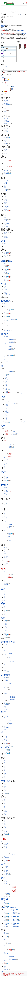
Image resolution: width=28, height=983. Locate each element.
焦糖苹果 (9, 160)
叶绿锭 (5, 830)
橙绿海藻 (5, 624)
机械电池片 (12, 696)
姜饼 (4, 273)
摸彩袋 (4, 899)
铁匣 (4, 910)
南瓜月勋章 (6, 870)
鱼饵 (4, 935)
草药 (3, 603)
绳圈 (4, 952)
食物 (3, 261)
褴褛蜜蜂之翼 (6, 727)
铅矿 (4, 765)
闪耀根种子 (6, 487)
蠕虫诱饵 (5, 846)
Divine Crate (15, 919)
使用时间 (3, 24)
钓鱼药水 (5, 243)
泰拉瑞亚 (22, 30)
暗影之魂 (5, 736)
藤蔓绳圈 (10, 949)
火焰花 (5, 613)
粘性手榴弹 (11, 339)
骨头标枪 (13, 319)
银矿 (4, 766)
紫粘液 (5, 633)
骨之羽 (9, 720)
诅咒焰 (5, 684)
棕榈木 (9, 534)
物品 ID (6, 29)
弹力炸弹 (10, 348)
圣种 (4, 481)
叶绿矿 (5, 791)
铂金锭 (5, 809)
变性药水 (5, 137)
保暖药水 (5, 210)
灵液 (10, 683)
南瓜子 (5, 504)
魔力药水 (5, 120)
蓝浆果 (5, 631)
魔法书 (5, 565)
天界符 (5, 858)
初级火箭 (6, 430)
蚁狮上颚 (5, 644)
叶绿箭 (6, 386)
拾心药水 (5, 199)
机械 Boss (6, 856)
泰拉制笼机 (6, 584)
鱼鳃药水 (5, 220)
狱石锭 (5, 814)
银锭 (4, 804)
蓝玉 (4, 596)
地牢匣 (5, 920)
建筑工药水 (6, 252)
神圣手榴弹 (6, 361)
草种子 (4, 472)
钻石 (4, 600)
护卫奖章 (5, 933)
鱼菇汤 (5, 268)
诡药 (4, 131)
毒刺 (4, 666)
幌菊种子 (5, 493)
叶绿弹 (6, 417)
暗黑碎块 (12, 692)
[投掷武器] (4, 80)
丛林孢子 (5, 521)
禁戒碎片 (5, 687)
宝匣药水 (5, 246)
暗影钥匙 (5, 881)
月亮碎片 (5, 746)
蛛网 (4, 514)
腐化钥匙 (14, 889)
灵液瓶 (5, 292)
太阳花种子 (6, 489)
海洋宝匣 (5, 926)
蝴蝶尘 (5, 717)
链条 (4, 571)
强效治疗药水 (6, 103)
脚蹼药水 (5, 219)
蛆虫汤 (5, 275)
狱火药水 (5, 200)
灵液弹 (6, 419)
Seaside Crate (16, 926)
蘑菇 (4, 105)
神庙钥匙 (5, 883)
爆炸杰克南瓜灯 (16, 433)
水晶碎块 (5, 517)
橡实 (4, 501)
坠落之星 (5, 463)
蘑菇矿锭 (5, 831)
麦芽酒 (5, 263)
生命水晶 (5, 149)
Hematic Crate (16, 917)
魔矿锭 (5, 810)
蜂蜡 (4, 646)
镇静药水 (5, 196)
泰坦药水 (5, 189)
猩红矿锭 (5, 811)
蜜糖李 (9, 167)
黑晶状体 (11, 653)
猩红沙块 (10, 454)
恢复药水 (5, 130)
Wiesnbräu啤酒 (7, 212)
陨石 (4, 774)
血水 (4, 324)
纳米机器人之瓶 (7, 294)
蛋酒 (4, 110)
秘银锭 (5, 823)
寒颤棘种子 (6, 491)
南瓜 (4, 530)
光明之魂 (5, 734)
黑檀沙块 (10, 453)
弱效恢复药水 (6, 128)
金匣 (4, 912)
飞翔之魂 (5, 737)
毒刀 (9, 310)
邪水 (4, 323)
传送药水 (5, 141)
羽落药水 (5, 217)
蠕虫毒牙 (5, 670)
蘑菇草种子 (6, 477)
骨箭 (5, 374)
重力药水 (5, 222)
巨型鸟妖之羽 (11, 723)
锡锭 (4, 800)
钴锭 (4, 820)
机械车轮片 (12, 699)
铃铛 (4, 558)
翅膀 (3, 712)
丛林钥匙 (14, 887)
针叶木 (9, 533)
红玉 (4, 598)
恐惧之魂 (5, 741)
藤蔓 (4, 668)
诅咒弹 (6, 418)
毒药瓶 (5, 286)
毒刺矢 (14, 431)
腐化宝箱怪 (6, 33)
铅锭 (4, 803)
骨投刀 (9, 309)
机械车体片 (12, 697)
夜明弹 (6, 422)
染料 (3, 617)
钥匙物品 (4, 973)
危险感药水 (6, 232)
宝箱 (23, 32)
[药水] (4, 78)
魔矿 (4, 772)
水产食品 (5, 272)
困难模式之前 (8, 642)
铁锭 (4, 801)
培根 (4, 266)
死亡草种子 (6, 496)
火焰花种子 (6, 494)
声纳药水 (5, 245)
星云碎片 (5, 752)
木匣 (4, 909)
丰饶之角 (5, 112)
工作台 (9, 48)
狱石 (4, 777)
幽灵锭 (5, 833)
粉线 (9, 576)
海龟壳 (5, 707)
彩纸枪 (5, 967)
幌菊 (4, 611)
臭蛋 (4, 304)
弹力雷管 (10, 355)
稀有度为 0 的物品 (10, 973)
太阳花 (5, 607)
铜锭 (4, 799)
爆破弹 (6, 415)
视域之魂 (5, 739)
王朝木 (5, 561)
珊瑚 (4, 516)
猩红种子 (5, 480)
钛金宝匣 (14, 912)
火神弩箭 (6, 392)
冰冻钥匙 (14, 886)
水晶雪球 (5, 867)
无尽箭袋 (11, 371)
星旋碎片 (5, 750)
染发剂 (5, 139)
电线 (4, 939)
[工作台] (7, 48)
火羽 (9, 722)
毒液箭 (6, 388)
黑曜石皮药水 (6, 223)
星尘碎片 (5, 753)
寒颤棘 (5, 610)
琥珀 (4, 591)
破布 (4, 667)
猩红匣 (5, 917)
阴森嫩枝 (5, 729)
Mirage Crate (15, 923)
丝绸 (4, 586)
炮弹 (4, 466)
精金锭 (5, 826)
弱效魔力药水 (6, 118)
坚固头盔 (5, 583)
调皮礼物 (5, 871)
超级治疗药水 (6, 104)
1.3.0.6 (5, 71)
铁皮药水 (5, 203)
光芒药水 (5, 236)
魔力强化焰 (6, 173)
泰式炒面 (5, 276)
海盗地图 (5, 869)
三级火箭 (6, 433)
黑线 (4, 580)
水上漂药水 (6, 226)
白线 (9, 578)
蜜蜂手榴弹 (6, 336)
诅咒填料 (5, 863)
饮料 (10, 261)
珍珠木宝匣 (15, 909)
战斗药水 (5, 183)
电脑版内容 (22, 973)
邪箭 (5, 378)
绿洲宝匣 (5, 924)
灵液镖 (9, 447)
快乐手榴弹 (11, 342)
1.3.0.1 (5, 74)
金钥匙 (5, 880)
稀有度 (2, 26)
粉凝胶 (5, 671)
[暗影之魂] (2, 53)
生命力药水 (6, 204)
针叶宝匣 (14, 922)
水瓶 (4, 107)
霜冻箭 (6, 377)
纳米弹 (6, 414)
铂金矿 (5, 770)
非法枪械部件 (6, 563)
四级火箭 (6, 434)
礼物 (4, 905)
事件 (2, 864)
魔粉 (4, 962)
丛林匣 (5, 913)
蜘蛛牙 (5, 703)
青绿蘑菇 (5, 627)
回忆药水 (5, 140)
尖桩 (21, 393)
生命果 (5, 150)
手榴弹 (5, 343)
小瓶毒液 (5, 557)
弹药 (6, 82)
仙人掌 (5, 513)
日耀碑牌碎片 (6, 704)
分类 (2, 971)
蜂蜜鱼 (5, 111)
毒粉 (4, 963)
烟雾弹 (5, 966)
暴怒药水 (5, 186)
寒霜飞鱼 (5, 316)
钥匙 (5, 22)
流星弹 (6, 408)
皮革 (4, 581)
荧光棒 (5, 960)
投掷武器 (7, 80)
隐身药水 (5, 202)
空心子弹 (5, 547)
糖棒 (8, 162)
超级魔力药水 (6, 123)
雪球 (4, 303)
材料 (6, 91)
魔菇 (9, 527)
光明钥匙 (5, 66)
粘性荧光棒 (11, 956)
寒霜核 (5, 689)
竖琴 (4, 560)
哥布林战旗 (6, 866)
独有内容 (17, 973)
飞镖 (4, 450)
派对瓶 (5, 296)
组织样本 (12, 661)
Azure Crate (15, 915)
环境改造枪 (6, 459)
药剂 (3, 284)
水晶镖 (9, 444)
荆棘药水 (5, 209)
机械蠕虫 (12, 853)
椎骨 (9, 657)
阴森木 (5, 706)
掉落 (13, 86)
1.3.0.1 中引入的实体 (6, 975)
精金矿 (5, 789)
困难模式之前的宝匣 (5, 907)
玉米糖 (24, 421)
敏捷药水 (5, 224)
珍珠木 (9, 540)
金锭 (4, 807)
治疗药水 (5, 101)
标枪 (4, 320)
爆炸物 (4, 334)
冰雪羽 (9, 724)
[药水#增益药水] (8, 78)
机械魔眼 (12, 851)
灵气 (4, 686)
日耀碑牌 (5, 873)
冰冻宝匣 (5, 922)
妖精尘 (5, 702)
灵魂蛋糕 (10, 166)
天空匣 (5, 915)
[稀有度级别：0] (6, 26)
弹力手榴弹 (11, 341)
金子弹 (6, 411)
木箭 (5, 372)
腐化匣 (5, 916)
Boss (2, 841)
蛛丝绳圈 (10, 950)
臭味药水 (5, 256)
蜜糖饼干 (5, 280)
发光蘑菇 (10, 524)
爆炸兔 (5, 467)
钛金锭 (5, 827)
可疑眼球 (5, 844)
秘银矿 (5, 786)
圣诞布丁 (5, 269)
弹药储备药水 (6, 180)
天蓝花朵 (5, 630)
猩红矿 (5, 773)
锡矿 (4, 762)
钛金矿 (5, 790)
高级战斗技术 (6, 969)
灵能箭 (6, 391)
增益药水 (11, 78)
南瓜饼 (5, 279)
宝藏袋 (5, 906)
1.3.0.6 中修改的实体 (15, 974)
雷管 (4, 356)
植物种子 (5, 485)
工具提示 (3, 25)
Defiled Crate (15, 916)
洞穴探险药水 (6, 237)
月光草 (5, 608)
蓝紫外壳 (5, 634)
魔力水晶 (5, 151)
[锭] (11, 89)
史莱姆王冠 (6, 843)
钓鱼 (3, 241)
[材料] (4, 91)
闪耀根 (5, 606)
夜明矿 (5, 793)
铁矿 (4, 763)
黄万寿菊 (5, 623)
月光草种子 (6, 490)
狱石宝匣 (14, 924)
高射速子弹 (7, 412)
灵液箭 (6, 385)
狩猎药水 (5, 233)
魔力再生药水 (6, 206)
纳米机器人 (6, 556)
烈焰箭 (6, 375)
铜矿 (4, 760)
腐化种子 (5, 478)
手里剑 (5, 306)
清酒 (4, 265)
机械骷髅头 (13, 854)
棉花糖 (5, 564)
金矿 (4, 769)
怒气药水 (5, 190)
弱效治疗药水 (6, 100)
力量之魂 (5, 740)
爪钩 (4, 650)
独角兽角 (5, 709)
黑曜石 (5, 776)
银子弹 (6, 407)
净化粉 (5, 965)
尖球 (4, 315)
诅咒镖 (9, 446)
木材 (4, 541)
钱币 (23, 422)
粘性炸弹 (10, 346)
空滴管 (5, 549)
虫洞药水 (5, 143)
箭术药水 (5, 182)
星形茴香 (5, 313)
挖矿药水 (5, 255)
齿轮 (4, 550)
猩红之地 (4, 34)
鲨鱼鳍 (5, 664)
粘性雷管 (10, 354)
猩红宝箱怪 (11, 33)
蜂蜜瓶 (5, 108)
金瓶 (4, 290)
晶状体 (5, 654)
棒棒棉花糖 (6, 953)
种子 (6, 83)
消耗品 (2, 77)
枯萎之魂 (5, 743)
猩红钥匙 (14, 890)
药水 (6, 78)
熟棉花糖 (5, 270)
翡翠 (4, 597)
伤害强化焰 (6, 170)
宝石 (3, 589)
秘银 (14, 910)
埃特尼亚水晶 (6, 874)
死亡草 (5, 614)
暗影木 (9, 538)
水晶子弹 (6, 405)
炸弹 (4, 351)
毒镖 (9, 449)
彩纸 (4, 551)
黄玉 (4, 594)
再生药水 (5, 207)
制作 (3, 569)
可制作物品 (8, 974)
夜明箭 (6, 389)
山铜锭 (5, 824)
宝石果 (5, 503)
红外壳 (5, 620)
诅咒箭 (6, 384)
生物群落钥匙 (6, 893)
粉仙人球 (5, 635)
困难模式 (5, 675)
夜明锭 (5, 834)
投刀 (4, 312)
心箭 (5, 393)
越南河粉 (5, 277)
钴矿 (4, 783)
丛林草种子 (6, 476)
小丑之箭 (6, 379)
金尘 (4, 554)
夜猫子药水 (6, 234)
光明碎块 (5, 693)
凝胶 (4, 461)
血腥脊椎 (5, 847)
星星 (4, 169)
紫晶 (4, 593)
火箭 (3, 426)
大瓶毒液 (5, 289)
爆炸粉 (5, 553)
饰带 (8, 943)
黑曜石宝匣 (6, 923)
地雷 (4, 359)
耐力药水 (5, 197)
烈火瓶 (5, 287)
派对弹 (6, 410)
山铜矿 (5, 787)
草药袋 (5, 903)
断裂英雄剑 (6, 680)
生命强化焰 (6, 172)
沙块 (4, 457)
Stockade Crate (16, 920)
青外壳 (5, 628)
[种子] (4, 83)
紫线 (9, 577)
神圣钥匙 (14, 891)
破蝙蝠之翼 (6, 716)
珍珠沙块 (10, 456)
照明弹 (5, 440)
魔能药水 (5, 185)
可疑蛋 (5, 861)
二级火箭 (6, 431)
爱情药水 (5, 253)
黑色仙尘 (5, 714)
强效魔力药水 (6, 121)
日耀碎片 (5, 749)
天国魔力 (5, 936)
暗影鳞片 (5, 663)
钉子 (14, 434)
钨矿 (4, 767)
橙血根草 (5, 621)
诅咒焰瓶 (5, 293)
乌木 (9, 537)
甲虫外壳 (5, 679)
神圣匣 (5, 919)
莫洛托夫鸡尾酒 (7, 330)
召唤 (3, 839)
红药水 (5, 257)
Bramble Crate (16, 913)
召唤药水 (5, 187)
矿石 (12, 88)
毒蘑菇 (9, 526)
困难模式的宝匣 (13, 907)
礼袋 (4, 902)
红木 (9, 536)
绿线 (9, 574)
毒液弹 (6, 421)
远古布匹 (5, 677)
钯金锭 (5, 821)
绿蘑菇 (5, 626)
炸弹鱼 (9, 349)
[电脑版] (1, 30)
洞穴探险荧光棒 (12, 959)
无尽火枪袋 (13, 403)
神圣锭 (5, 828)
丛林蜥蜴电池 (6, 857)
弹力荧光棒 (11, 958)
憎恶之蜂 (5, 849)
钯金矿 (5, 784)
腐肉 (4, 658)
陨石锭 (5, 813)
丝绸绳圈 (10, 948)
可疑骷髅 (5, 860)
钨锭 (4, 806)
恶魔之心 (5, 153)
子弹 (3, 397)
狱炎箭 (6, 381)
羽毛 (4, 726)
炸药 (4, 358)
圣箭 (5, 382)
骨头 (4, 329)
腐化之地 (24, 33)
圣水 (4, 322)
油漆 (4, 937)
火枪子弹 (6, 404)
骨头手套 (10, 327)
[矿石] (10, 88)
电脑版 (3, 30)
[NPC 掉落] (11, 86)
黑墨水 (5, 637)
